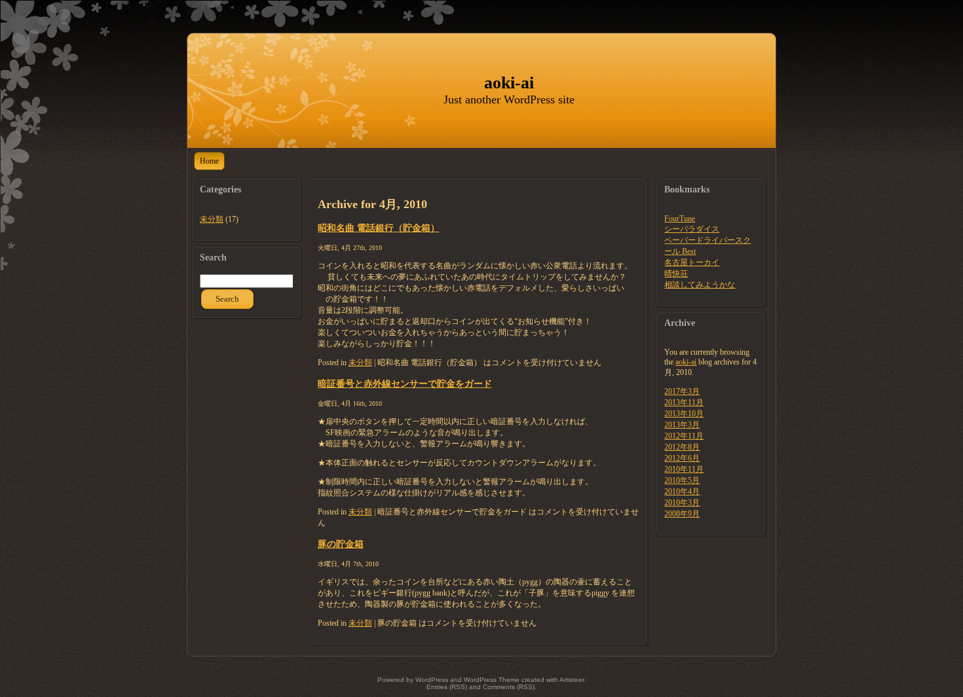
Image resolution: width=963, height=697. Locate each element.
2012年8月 (682, 447)
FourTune (679, 218)
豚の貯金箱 (341, 544)
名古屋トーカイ (691, 262)
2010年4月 (682, 491)
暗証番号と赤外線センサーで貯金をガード (405, 383)
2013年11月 (684, 402)
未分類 (211, 219)
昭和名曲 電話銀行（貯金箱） (379, 228)
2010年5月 (682, 480)
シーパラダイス (691, 229)
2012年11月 (684, 435)
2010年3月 (682, 502)
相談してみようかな (699, 284)
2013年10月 (684, 413)
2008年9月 (682, 513)
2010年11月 (684, 469)
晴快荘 (676, 273)
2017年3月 (682, 391)
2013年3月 (682, 424)
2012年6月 (682, 458)
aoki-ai (509, 82)
